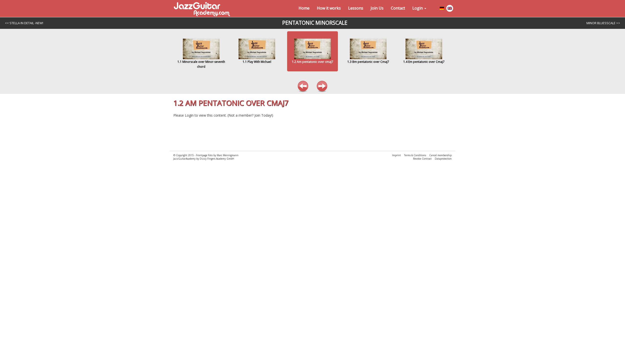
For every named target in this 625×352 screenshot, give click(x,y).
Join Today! (263, 115)
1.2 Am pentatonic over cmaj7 (312, 62)
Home (304, 8)
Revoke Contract (422, 158)
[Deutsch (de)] (442, 9)
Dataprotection (443, 158)
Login (418, 8)
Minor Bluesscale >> (603, 23)
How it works (329, 8)
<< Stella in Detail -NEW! (24, 23)
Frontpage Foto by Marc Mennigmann (217, 155)
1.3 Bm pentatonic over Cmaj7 (368, 62)
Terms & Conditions (415, 155)
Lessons (355, 8)
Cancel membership (440, 155)
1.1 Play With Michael (257, 62)
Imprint (397, 155)
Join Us (377, 8)
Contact (398, 8)
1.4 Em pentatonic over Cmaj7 (424, 62)
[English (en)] (450, 9)
